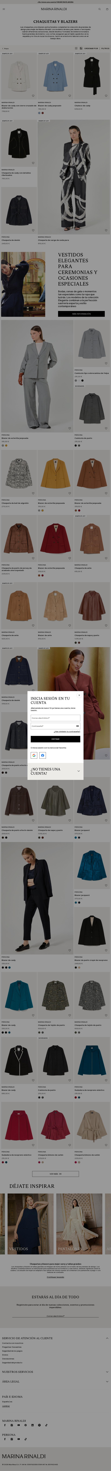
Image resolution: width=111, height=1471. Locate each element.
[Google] (34, 755)
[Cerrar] (79, 695)
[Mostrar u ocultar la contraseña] (77, 726)
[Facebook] (42, 755)
